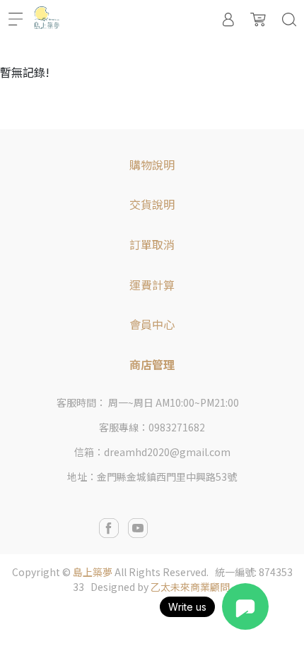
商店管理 (152, 364)
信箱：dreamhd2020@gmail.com (152, 452)
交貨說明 (152, 204)
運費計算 (152, 284)
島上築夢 (92, 572)
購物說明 (152, 164)
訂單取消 (152, 244)
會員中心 (152, 324)
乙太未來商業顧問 (190, 587)
